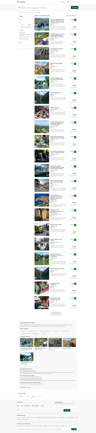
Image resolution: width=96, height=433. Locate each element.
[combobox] (71, 15)
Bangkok (39, 417)
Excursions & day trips (25, 37)
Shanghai (23, 417)
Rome (18, 425)
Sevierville (28, 417)
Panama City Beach (49, 417)
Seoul (55, 417)
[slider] (19, 27)
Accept (74, 429)
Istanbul (43, 417)
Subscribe (67, 410)
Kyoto (58, 417)
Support (42, 405)
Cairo (53, 425)
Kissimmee (19, 417)
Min (20, 22)
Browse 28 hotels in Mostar (25, 387)
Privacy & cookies (35, 405)
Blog (22, 405)
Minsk (67, 417)
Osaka (35, 417)
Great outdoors (56, 331)
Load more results (56, 313)
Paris (24, 425)
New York (31, 425)
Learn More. (58, 429)
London (76, 417)
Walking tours (36, 333)
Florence (40, 425)
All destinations (25, 419)
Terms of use (27, 405)
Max (27, 22)
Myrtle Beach (62, 417)
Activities (23, 32)
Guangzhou (19, 419)
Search (75, 7)
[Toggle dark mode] (73, 2)
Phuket (49, 425)
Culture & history (66, 331)
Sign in (78, 2)
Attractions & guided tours (25, 35)
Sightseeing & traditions (26, 333)
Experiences (34, 12)
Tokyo (32, 417)
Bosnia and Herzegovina (26, 12)
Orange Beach (71, 417)
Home (20, 12)
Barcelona (36, 425)
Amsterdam (45, 425)
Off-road (44, 333)
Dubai (21, 425)
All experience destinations (60, 425)
